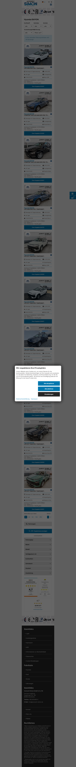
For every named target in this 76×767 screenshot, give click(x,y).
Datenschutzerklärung (23, 399)
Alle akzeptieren (49, 383)
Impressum (34, 399)
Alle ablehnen (49, 389)
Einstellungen (49, 394)
